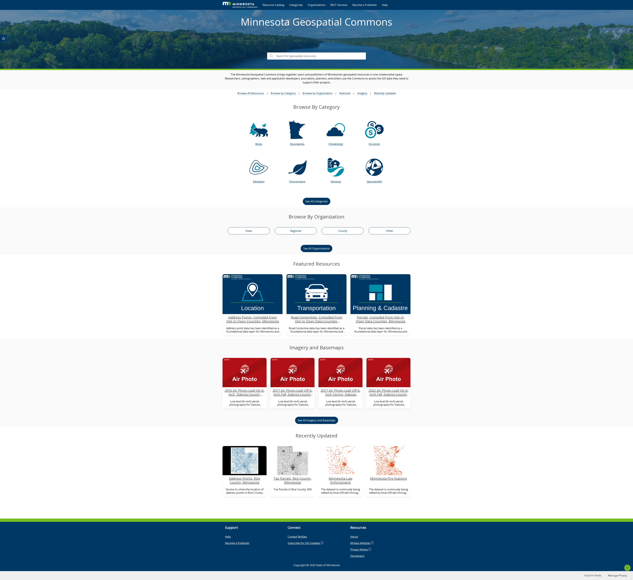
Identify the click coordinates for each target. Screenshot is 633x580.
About (354, 536)
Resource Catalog (273, 5)
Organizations (316, 5)
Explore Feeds (592, 575)
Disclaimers (357, 556)
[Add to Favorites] (3, 38)
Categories (296, 5)
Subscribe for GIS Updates (304, 543)
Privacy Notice (359, 549)
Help (385, 5)
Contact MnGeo (297, 536)
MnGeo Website (360, 543)
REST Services (338, 5)
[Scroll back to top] (627, 568)
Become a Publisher (364, 5)
